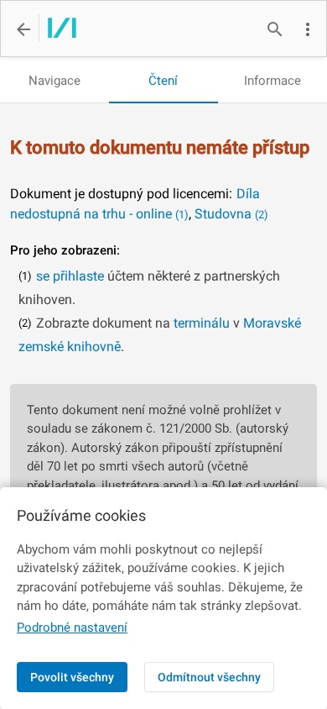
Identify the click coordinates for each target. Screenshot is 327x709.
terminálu (202, 323)
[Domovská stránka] (57, 29)
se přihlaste (70, 276)
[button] (307, 29)
